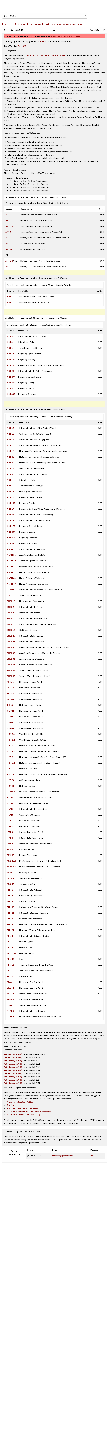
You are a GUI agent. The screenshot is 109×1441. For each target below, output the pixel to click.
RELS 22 (10, 970)
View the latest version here (65, 36)
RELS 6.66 (11, 953)
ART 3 (10, 336)
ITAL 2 (10, 826)
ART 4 (10, 342)
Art (91, 1155)
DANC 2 (10, 595)
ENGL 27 (11, 641)
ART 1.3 (9, 226)
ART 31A (11, 388)
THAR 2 (10, 1011)
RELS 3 (10, 947)
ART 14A (11, 359)
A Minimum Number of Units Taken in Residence (29, 1111)
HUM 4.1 (11, 791)
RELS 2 (10, 941)
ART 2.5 (9, 243)
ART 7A (8, 249)
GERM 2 (10, 716)
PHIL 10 (10, 907)
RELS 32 (10, 976)
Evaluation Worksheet (38, 24)
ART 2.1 (9, 237)
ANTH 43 (11, 584)
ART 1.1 (9, 214)
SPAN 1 (10, 982)
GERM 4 (10, 728)
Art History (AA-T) (13, 1054)
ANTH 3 (10, 549)
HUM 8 (10, 815)
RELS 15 (10, 959)
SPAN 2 (10, 988)
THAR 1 (10, 1005)
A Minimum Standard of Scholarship (23, 1114)
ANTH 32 (11, 572)
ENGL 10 (11, 624)
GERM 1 (10, 711)
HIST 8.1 (11, 757)
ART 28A (11, 382)
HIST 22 (10, 768)
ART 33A (11, 394)
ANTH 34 (11, 578)
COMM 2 (11, 589)
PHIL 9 (10, 901)
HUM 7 (10, 809)
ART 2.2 (9, 261)
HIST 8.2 (11, 763)
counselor (42, 41)
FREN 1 (10, 682)
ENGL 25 (11, 636)
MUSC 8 (10, 878)
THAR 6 (10, 1016)
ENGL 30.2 (11, 653)
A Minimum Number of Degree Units (23, 1108)
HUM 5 (10, 797)
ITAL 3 (10, 832)
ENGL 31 (11, 659)
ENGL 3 (10, 612)
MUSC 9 (10, 884)
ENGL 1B (11, 601)
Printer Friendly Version (13, 24)
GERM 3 (10, 722)
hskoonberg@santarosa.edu (63, 1155)
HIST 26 (10, 774)
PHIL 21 (10, 930)
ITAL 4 (10, 838)
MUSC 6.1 (11, 861)
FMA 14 (10, 849)
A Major (10, 1105)
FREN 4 (10, 699)
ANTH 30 (11, 560)
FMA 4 (10, 843)
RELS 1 (10, 936)
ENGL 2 (10, 607)
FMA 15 (10, 855)
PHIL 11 (10, 913)
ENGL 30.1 (11, 647)
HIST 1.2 (11, 740)
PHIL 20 (10, 924)
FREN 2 (10, 687)
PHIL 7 (10, 895)
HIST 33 (10, 786)
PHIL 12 (10, 918)
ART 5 (10, 348)
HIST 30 (10, 780)
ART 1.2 (9, 220)
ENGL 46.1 (11, 670)
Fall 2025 (22, 46)
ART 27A (11, 377)
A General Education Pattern (20, 1102)
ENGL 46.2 (11, 676)
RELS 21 (10, 965)
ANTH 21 (11, 555)
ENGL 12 (11, 630)
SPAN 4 (10, 999)
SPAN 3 (10, 993)
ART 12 (10, 353)
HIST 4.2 (11, 751)
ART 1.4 (9, 232)
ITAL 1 (10, 820)
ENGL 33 (11, 664)
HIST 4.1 (11, 745)
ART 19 (10, 365)
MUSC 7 (10, 872)
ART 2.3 (9, 266)
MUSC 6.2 (11, 866)
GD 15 (10, 705)
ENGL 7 (10, 618)
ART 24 (10, 371)
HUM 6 (10, 803)
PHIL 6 (10, 890)
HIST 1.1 (11, 734)
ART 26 (10, 520)
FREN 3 (10, 693)
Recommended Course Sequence (66, 24)
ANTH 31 (11, 566)
